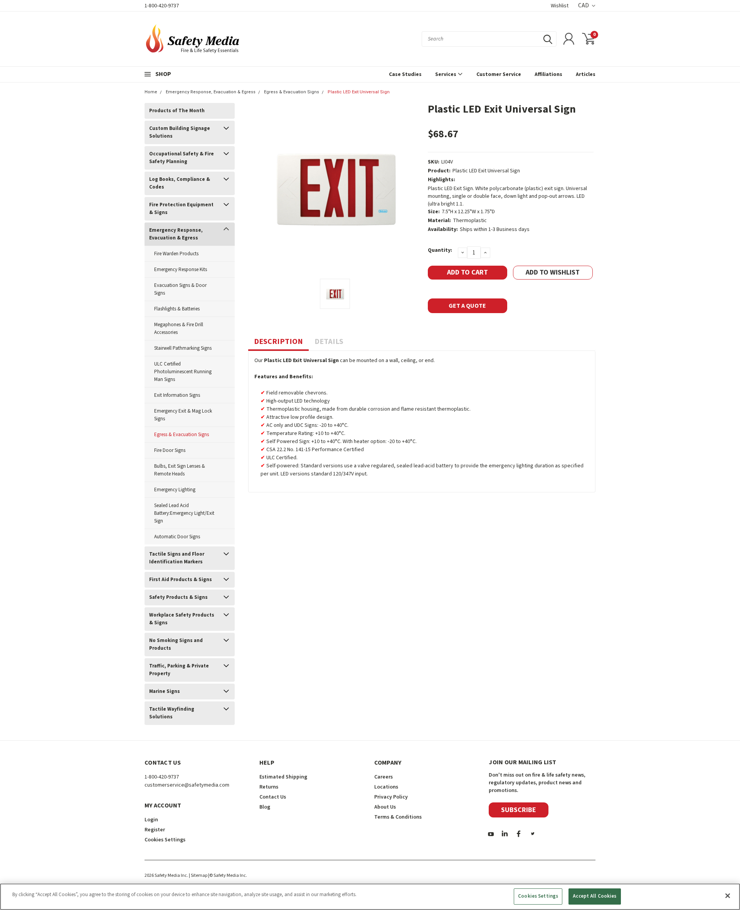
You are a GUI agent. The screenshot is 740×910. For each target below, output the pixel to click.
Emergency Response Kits (180, 269)
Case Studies (405, 74)
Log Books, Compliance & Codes (179, 183)
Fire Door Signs (169, 450)
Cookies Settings (538, 896)
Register (155, 830)
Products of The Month (177, 110)
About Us (385, 807)
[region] (370, 896)
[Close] (727, 895)
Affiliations (548, 74)
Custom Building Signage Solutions (179, 132)
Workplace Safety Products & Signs (181, 619)
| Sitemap (198, 875)
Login (151, 820)
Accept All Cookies (594, 896)
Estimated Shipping (283, 777)
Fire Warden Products (176, 253)
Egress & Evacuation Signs (291, 91)
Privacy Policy (391, 797)
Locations (386, 787)
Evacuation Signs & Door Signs (180, 289)
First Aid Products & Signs (180, 579)
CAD (584, 6)
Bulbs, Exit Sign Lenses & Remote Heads (179, 470)
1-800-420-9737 (162, 6)
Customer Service (498, 74)
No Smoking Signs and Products (176, 644)
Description (278, 341)
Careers (383, 777)
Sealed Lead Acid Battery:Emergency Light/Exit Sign (184, 513)
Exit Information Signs (177, 395)
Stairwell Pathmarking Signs (183, 348)
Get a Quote (467, 306)
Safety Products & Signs (178, 597)
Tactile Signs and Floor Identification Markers (176, 558)
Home (151, 91)
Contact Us (272, 797)
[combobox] (489, 39)
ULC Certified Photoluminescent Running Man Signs (183, 372)
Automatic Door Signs (177, 536)
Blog (264, 807)
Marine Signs (164, 691)
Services (446, 74)
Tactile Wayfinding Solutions (171, 713)
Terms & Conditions (398, 817)
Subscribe (518, 810)
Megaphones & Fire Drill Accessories (178, 328)
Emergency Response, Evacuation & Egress (211, 91)
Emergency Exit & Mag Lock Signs (183, 415)
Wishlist (559, 6)
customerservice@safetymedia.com (187, 785)
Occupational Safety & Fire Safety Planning (181, 157)
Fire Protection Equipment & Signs (181, 208)
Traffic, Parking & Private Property (179, 669)
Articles (585, 74)
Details (328, 341)
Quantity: (440, 250)
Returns (268, 787)
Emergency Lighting (174, 489)
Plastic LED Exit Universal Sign (359, 91)
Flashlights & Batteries (177, 308)
